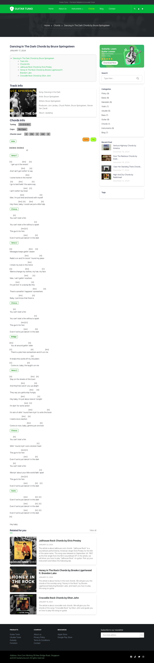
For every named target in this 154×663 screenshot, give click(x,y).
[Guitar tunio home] (21, 9)
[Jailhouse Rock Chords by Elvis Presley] (23, 550)
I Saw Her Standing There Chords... (127, 167)
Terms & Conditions (42, 640)
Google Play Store (65, 637)
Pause (86, 139)
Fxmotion (13, 643)
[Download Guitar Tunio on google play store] (142, 8)
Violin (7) (105, 106)
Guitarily (13, 640)
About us (37, 634)
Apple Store (62, 634)
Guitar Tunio (15, 634)
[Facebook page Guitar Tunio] (131, 657)
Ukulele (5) (106, 111)
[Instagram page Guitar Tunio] (143, 657)
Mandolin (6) (107, 102)
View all (93, 530)
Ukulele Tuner (15, 637)
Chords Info (25, 64)
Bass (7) (105, 115)
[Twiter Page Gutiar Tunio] (139, 657)
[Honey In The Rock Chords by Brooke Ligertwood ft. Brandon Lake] (23, 579)
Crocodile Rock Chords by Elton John (35, 76)
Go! (142, 635)
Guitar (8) (105, 119)
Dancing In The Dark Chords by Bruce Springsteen (87, 25)
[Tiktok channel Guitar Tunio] (135, 657)
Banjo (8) (105, 98)
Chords (91, 9)
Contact (112, 9)
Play (93, 139)
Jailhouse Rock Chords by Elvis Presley (36, 67)
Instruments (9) (108, 128)
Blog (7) (105, 132)
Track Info (24, 61)
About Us (62, 9)
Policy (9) (105, 93)
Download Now (109, 63)
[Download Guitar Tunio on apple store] (138, 8)
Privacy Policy (39, 637)
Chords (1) (106, 124)
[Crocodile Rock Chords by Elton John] (23, 604)
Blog (101, 9)
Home (50, 9)
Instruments (76, 9)
